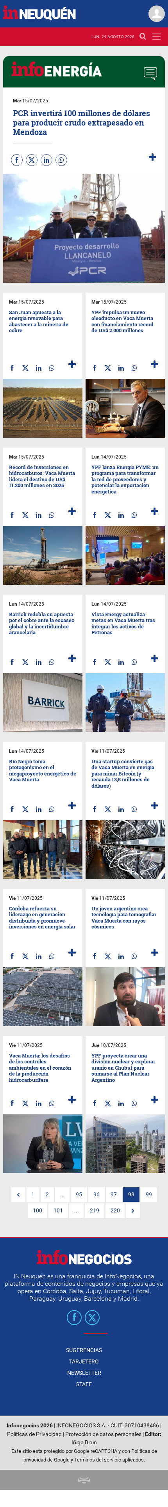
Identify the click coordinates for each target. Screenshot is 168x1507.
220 (115, 1210)
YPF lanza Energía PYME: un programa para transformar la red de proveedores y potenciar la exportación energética (125, 479)
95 (79, 1194)
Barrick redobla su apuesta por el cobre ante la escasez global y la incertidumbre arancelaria (41, 623)
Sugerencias (84, 1350)
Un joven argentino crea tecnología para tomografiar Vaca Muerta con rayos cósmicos (123, 917)
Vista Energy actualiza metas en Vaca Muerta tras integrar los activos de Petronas (123, 623)
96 (96, 1194)
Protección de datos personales (103, 1434)
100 (37, 1210)
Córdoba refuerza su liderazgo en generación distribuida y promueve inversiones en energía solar (42, 917)
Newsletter (84, 1373)
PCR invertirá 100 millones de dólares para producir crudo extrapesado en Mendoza (81, 122)
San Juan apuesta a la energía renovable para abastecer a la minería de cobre (38, 321)
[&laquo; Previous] (18, 1194)
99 (149, 1194)
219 (94, 1210)
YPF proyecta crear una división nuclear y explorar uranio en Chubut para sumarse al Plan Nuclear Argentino (123, 1067)
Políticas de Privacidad (34, 1434)
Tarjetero (84, 1361)
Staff (84, 1384)
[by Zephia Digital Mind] (84, 1479)
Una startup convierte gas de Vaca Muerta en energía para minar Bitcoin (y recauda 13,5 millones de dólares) (122, 773)
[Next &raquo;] (133, 1210)
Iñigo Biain (84, 1442)
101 (58, 1210)
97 (114, 1194)
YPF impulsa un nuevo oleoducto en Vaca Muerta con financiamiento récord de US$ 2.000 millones (122, 321)
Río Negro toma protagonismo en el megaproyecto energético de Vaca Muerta (42, 770)
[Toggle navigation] (156, 36)
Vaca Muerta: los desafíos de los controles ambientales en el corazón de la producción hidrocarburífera (40, 1067)
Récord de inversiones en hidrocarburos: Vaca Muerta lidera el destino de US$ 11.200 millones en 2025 (42, 476)
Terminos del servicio (97, 1460)
